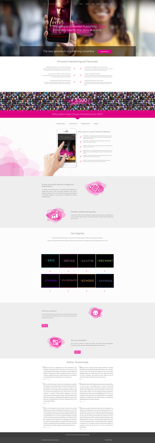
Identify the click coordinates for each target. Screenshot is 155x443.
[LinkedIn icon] (111, 440)
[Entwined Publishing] (54, 4)
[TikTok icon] (108, 440)
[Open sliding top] (153, 1)
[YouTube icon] (110, 440)
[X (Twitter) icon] (106, 440)
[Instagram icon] (107, 440)
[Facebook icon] (105, 440)
